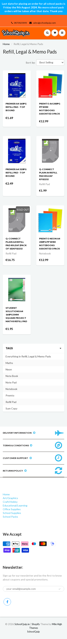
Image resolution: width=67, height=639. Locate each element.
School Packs (10, 516)
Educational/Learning (15, 505)
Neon (9, 369)
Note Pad (11, 382)
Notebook (11, 388)
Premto (10, 395)
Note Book (12, 375)
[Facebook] (7, 602)
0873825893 (20, 22)
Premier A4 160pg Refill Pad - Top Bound (16, 107)
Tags (9, 348)
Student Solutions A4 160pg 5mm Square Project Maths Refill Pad (16, 314)
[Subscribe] (59, 589)
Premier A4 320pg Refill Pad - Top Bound (16, 172)
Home (6, 44)
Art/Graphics (10, 498)
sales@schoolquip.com (44, 22)
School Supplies (12, 512)
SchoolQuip (33, 631)
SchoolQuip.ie (22, 624)
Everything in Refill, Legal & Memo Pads (28, 356)
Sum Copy (11, 408)
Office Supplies (12, 509)
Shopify (36, 624)
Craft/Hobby (10, 501)
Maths (9, 362)
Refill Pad (11, 402)
